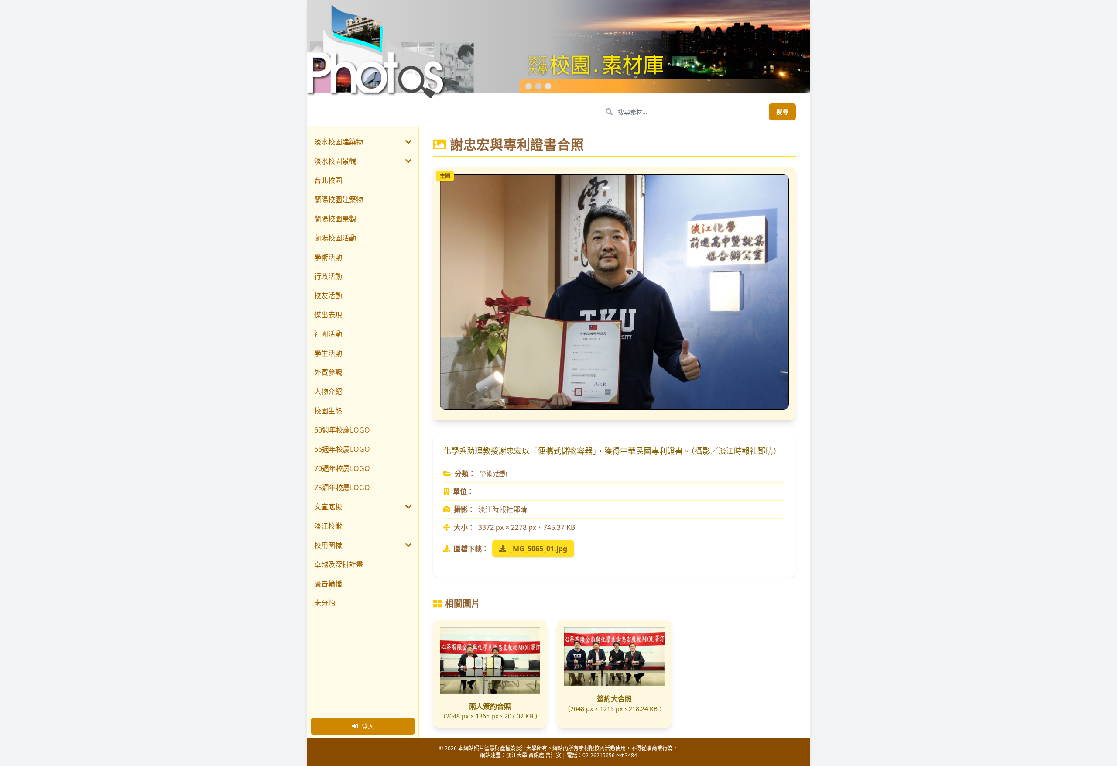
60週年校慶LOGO (342, 430)
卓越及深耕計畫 (338, 564)
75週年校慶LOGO (342, 487)
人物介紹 (328, 391)
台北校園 (328, 180)
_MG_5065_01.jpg (538, 548)
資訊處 (536, 755)
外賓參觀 (328, 372)
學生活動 (328, 353)
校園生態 (328, 411)
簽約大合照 (614, 699)
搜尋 (782, 111)
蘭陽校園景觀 (335, 218)
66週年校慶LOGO (342, 449)
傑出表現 (328, 314)
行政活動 (328, 276)
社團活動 (328, 334)
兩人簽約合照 (490, 706)
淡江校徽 (328, 526)
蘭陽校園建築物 (338, 199)
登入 (368, 726)
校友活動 (328, 295)
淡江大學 (516, 755)
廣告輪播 (328, 583)
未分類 (324, 603)
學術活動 (328, 257)
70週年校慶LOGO (342, 468)
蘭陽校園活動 (335, 238)
